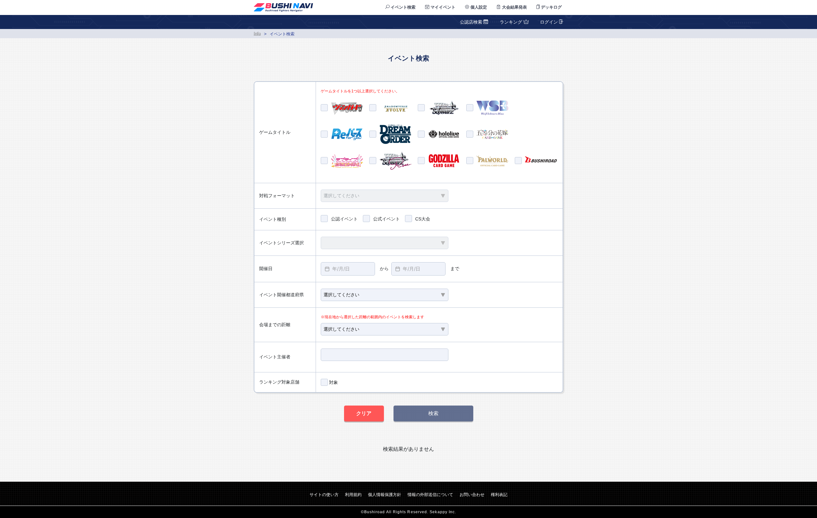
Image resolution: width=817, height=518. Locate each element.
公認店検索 (471, 22)
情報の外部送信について (430, 494)
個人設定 (478, 7)
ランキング (510, 22)
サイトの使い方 (324, 494)
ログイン (549, 22)
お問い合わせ (472, 494)
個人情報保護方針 (384, 494)
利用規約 (353, 494)
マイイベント (442, 7)
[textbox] (348, 269)
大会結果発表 (514, 7)
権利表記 (499, 494)
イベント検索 (402, 7)
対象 (333, 382)
